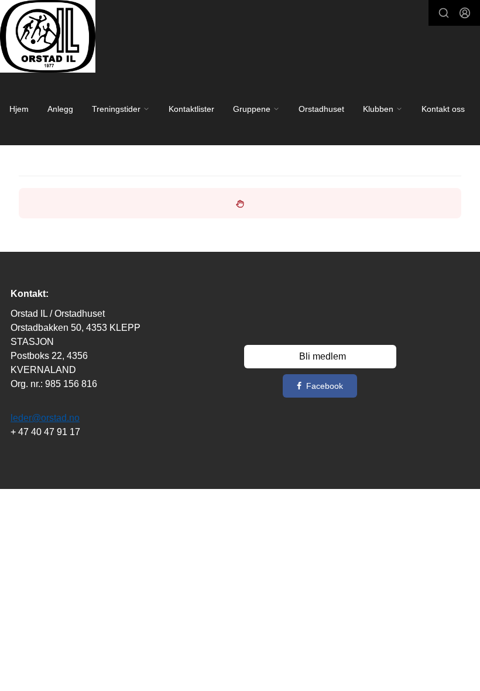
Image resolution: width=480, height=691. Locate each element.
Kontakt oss (443, 109)
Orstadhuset (321, 109)
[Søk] (443, 12)
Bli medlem (322, 356)
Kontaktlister (191, 109)
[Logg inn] (464, 12)
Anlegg (60, 109)
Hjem (19, 109)
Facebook (324, 386)
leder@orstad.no (45, 418)
